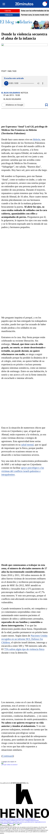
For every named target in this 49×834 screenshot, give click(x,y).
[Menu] (3, 4)
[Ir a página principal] (24, 3)
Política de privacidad (24, 819)
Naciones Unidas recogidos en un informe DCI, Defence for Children (24, 639)
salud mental (27, 444)
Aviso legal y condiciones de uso (9, 819)
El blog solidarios (10, 93)
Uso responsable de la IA (39, 822)
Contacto (4, 822)
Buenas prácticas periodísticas (24, 822)
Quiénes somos (11, 822)
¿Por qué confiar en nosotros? (9, 764)
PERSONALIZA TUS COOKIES (21, 820)
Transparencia (8, 820)
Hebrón (36, 139)
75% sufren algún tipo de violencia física (24, 649)
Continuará (7, 756)
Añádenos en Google (14, 105)
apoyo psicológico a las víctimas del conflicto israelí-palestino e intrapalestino (22, 471)
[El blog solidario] (24, 24)
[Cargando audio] (6, 83)
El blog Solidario (12, 99)
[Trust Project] (7, 761)
